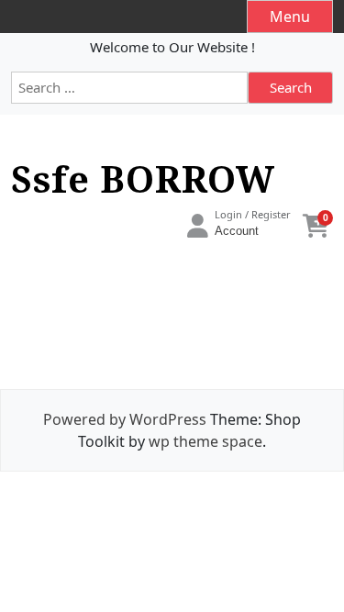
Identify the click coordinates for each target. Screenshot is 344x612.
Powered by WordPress (124, 419)
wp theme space (205, 441)
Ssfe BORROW (143, 179)
